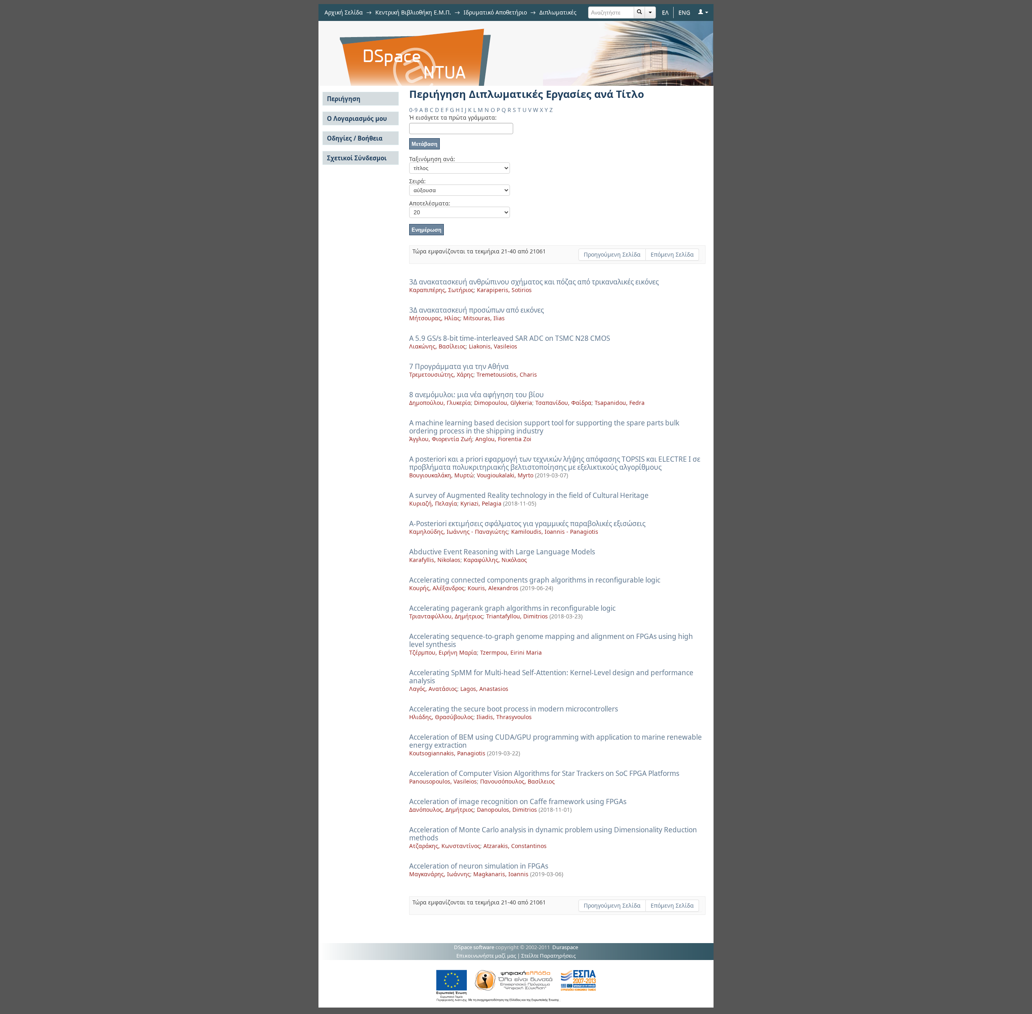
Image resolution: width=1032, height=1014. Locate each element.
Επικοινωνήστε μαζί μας (486, 955)
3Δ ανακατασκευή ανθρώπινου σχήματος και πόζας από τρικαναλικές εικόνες (534, 281)
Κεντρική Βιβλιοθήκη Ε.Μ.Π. (413, 12)
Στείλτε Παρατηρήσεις (548, 955)
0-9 (413, 110)
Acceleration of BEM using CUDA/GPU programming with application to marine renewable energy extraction (555, 741)
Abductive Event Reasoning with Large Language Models (502, 551)
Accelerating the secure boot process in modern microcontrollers (513, 708)
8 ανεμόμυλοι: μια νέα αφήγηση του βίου (476, 394)
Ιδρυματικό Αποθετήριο (495, 12)
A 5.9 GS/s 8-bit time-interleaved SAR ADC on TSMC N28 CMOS (509, 338)
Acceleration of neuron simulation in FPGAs (478, 866)
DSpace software (474, 947)
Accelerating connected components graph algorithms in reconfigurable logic (534, 580)
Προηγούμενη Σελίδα (612, 254)
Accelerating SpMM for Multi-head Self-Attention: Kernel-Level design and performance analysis (551, 676)
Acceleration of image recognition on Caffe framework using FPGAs (517, 801)
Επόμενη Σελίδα (672, 254)
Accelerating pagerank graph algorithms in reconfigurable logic (512, 608)
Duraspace (565, 947)
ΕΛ (665, 12)
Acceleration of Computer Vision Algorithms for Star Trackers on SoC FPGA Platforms (544, 773)
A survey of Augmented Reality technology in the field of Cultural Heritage (529, 495)
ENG (684, 12)
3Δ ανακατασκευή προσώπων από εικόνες (476, 310)
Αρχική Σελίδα (344, 12)
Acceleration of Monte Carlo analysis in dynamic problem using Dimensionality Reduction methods (553, 833)
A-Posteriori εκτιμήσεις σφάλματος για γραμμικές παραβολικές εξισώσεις (527, 523)
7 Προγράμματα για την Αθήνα (459, 366)
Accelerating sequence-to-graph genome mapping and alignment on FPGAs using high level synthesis (551, 640)
